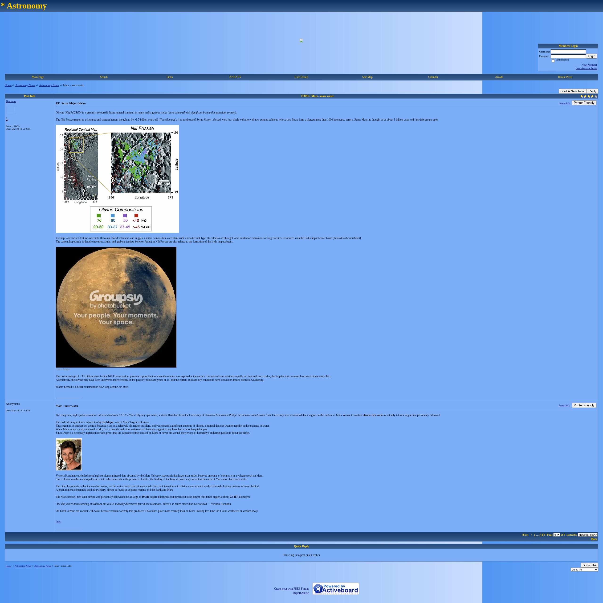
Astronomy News (25, 85)
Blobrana (11, 101)
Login (591, 56)
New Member (589, 64)
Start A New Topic (573, 91)
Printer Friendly (584, 103)
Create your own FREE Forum (291, 588)
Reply (592, 91)
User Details (301, 77)
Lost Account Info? (586, 68)
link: (58, 521)
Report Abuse (301, 593)
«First (525, 534)
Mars (594, 538)
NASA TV (235, 77)
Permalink (564, 102)
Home (8, 85)
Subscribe (589, 565)
